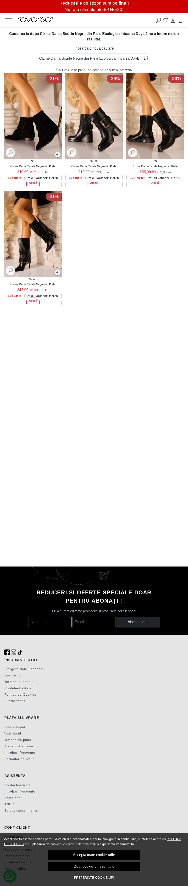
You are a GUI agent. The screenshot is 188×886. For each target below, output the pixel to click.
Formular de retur (19, 759)
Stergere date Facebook (24, 669)
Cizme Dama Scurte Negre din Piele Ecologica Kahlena (93, 166)
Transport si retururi (21, 746)
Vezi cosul (12, 733)
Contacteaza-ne (17, 785)
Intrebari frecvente (19, 752)
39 (96, 161)
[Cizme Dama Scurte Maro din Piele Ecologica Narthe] (57, 272)
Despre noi (13, 675)
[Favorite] (165, 20)
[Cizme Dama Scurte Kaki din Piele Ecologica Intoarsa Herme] (57, 155)
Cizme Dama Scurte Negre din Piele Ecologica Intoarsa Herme (32, 166)
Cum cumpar (14, 727)
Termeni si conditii (19, 682)
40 (34, 279)
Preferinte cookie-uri (94, 877)
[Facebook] (7, 652)
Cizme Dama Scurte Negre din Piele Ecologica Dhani (155, 166)
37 (92, 161)
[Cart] (180, 20)
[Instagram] (13, 652)
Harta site (12, 798)
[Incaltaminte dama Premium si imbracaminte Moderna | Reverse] (75, 20)
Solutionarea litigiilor (21, 810)
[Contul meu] (173, 20)
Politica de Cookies (20, 694)
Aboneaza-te (138, 622)
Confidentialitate (18, 688)
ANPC (9, 804)
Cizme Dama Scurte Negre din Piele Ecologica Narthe (32, 284)
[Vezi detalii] (10, 152)
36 (32, 161)
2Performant (14, 701)
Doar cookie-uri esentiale (94, 866)
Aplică (33, 182)
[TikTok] (20, 652)
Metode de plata (17, 740)
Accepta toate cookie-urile (94, 855)
